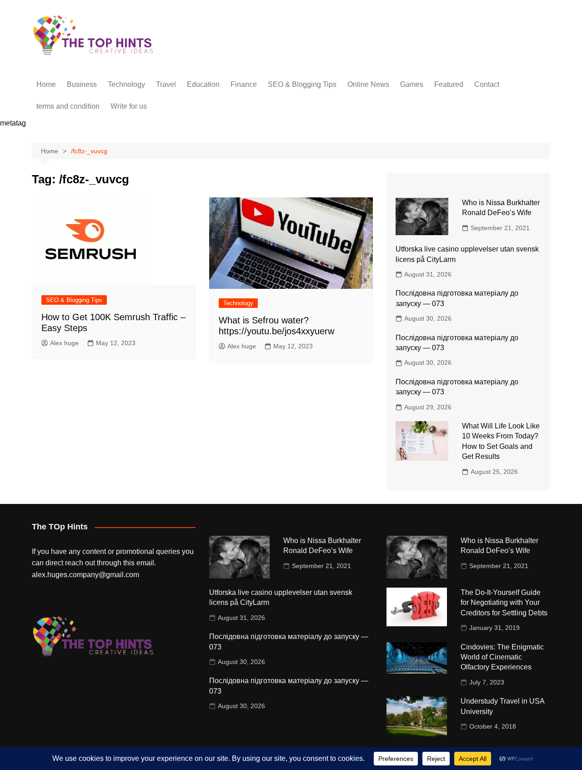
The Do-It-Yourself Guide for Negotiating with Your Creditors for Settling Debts (504, 603)
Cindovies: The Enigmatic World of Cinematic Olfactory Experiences (502, 657)
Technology (126, 84)
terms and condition (68, 106)
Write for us (128, 106)
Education (203, 84)
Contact (486, 84)
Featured (448, 84)
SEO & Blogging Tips (302, 84)
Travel (166, 84)
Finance (244, 84)
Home (46, 84)
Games (411, 84)
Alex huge (64, 343)
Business (82, 84)
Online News (368, 84)
